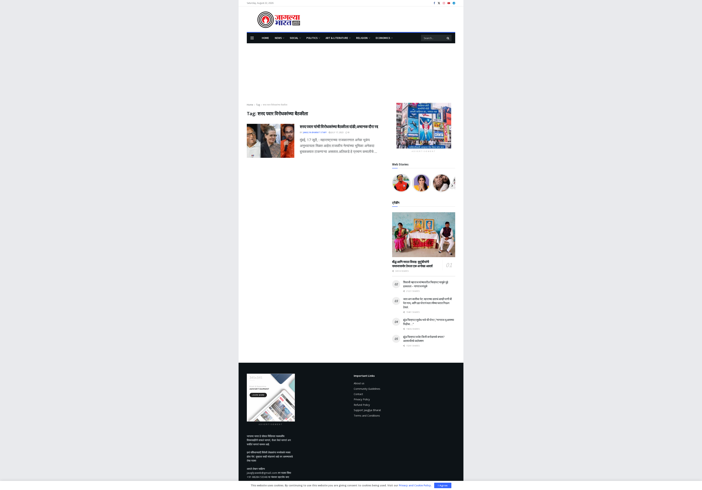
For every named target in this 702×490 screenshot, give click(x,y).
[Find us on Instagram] (444, 3)
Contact (358, 394)
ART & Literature (337, 38)
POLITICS (312, 38)
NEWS (278, 38)
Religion (362, 38)
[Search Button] (448, 38)
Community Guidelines (367, 388)
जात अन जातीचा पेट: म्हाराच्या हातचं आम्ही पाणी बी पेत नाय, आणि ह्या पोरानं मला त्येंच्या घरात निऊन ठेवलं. (427, 303)
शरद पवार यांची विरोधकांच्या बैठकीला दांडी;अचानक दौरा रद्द (339, 126)
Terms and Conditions (367, 415)
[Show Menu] (252, 38)
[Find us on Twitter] (439, 3)
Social (294, 38)
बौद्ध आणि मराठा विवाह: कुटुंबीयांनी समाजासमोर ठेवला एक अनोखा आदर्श (412, 264)
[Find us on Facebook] (434, 3)
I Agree (443, 485)
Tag (258, 104)
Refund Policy (362, 405)
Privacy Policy (362, 399)
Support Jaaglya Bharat (367, 410)
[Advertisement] (351, 75)
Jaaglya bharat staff (315, 132)
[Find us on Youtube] (449, 3)
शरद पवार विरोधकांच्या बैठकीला (275, 104)
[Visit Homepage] (273, 19)
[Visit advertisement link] (423, 125)
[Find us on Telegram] (454, 3)
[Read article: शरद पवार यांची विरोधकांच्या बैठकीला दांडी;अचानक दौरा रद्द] (270, 141)
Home (265, 38)
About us (359, 383)
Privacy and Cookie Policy (415, 485)
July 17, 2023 (337, 132)
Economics (383, 38)
